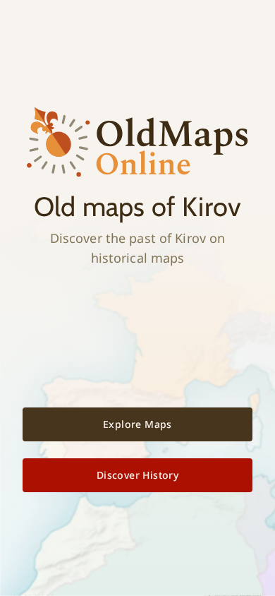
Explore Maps (137, 424)
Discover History (137, 475)
